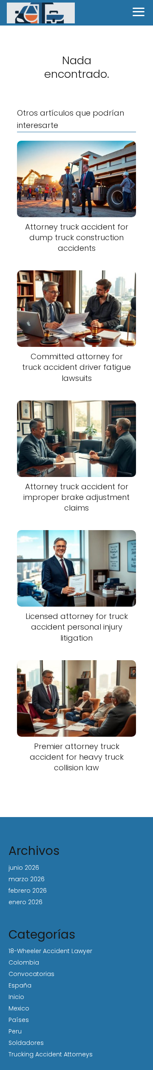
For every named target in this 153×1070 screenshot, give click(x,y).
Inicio (16, 997)
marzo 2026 (26, 879)
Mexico (18, 1008)
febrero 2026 (27, 890)
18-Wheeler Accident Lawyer (50, 951)
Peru (15, 1031)
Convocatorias (31, 974)
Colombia (23, 962)
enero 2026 (25, 902)
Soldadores (26, 1043)
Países (18, 1020)
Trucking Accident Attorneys (50, 1054)
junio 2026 (23, 867)
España (19, 985)
